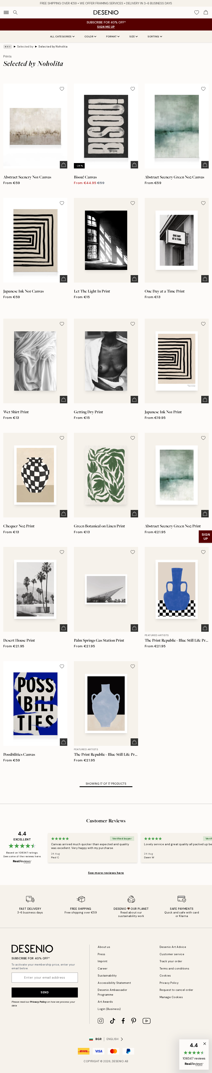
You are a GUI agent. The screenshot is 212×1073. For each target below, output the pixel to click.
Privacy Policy (38, 1001)
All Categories (61, 36)
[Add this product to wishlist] (62, 89)
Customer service (172, 954)
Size (132, 36)
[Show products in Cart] (205, 12)
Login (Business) (109, 1009)
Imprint (102, 961)
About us (104, 947)
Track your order (171, 961)
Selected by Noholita (53, 46)
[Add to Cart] (63, 164)
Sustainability (107, 975)
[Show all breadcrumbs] (7, 47)
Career (102, 968)
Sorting (153, 36)
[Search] (15, 12)
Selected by (25, 46)
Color (89, 36)
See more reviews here (106, 873)
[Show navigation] (6, 12)
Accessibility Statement (114, 983)
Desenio (118, 1061)
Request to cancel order (176, 990)
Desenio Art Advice (173, 947)
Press (101, 954)
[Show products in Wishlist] (196, 12)
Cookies (165, 975)
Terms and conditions (174, 968)
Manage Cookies (171, 997)
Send (45, 992)
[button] (194, 1054)
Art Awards (105, 1001)
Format (111, 36)
